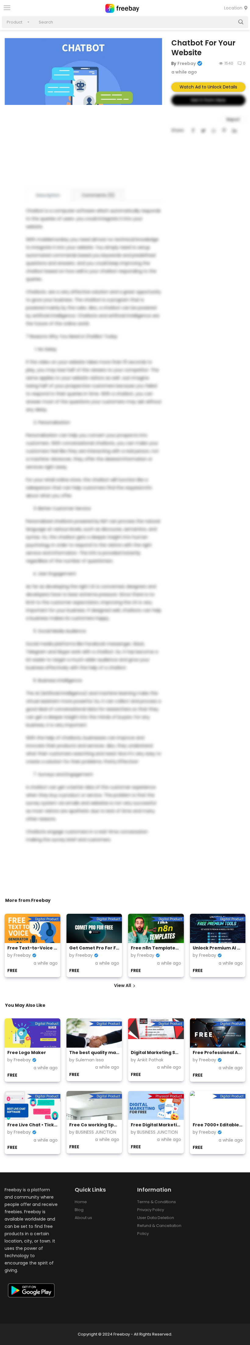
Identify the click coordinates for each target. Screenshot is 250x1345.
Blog (79, 1210)
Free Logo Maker (26, 1052)
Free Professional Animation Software (218, 1052)
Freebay (186, 63)
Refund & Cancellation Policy (159, 1229)
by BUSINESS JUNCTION (92, 1132)
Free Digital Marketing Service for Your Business (156, 1125)
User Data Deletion (155, 1218)
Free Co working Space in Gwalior (94, 1125)
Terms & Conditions (156, 1202)
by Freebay (19, 955)
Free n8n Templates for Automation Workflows (156, 948)
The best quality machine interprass (94, 1052)
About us (83, 1218)
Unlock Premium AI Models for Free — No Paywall (218, 948)
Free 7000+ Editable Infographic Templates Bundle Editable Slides (218, 1125)
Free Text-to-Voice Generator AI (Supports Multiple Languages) (32, 948)
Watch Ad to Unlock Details (208, 87)
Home (81, 1202)
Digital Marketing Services (156, 1052)
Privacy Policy (150, 1210)
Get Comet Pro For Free (94, 948)
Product (14, 22)
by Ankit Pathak (147, 1060)
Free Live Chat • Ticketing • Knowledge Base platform (32, 1125)
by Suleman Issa (86, 1060)
